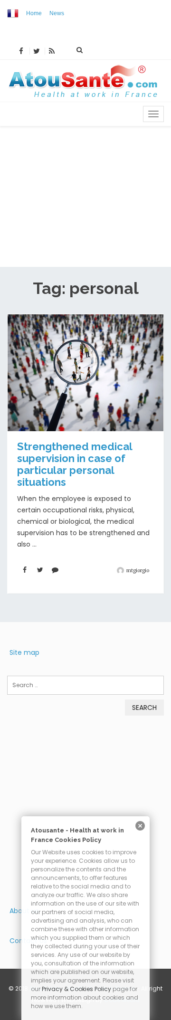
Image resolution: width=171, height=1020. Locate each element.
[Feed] (51, 51)
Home (34, 13)
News (56, 13)
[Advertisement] (85, 196)
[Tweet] (40, 570)
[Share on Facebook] (24, 570)
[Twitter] (36, 51)
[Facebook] (21, 51)
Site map (24, 652)
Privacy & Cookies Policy (76, 989)
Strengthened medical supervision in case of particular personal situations (74, 464)
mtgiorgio (137, 570)
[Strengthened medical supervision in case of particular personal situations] (85, 372)
